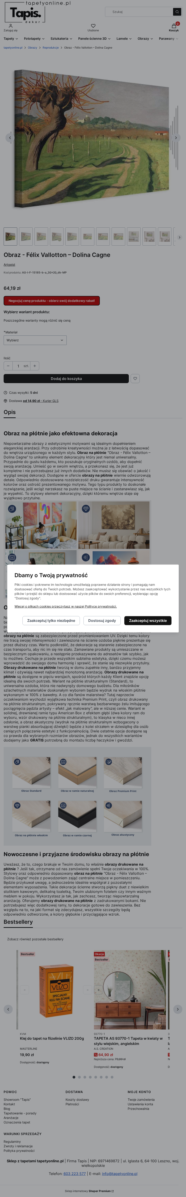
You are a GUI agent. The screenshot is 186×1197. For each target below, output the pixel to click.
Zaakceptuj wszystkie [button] (148, 620)
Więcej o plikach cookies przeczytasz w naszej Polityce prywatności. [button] (66, 606)
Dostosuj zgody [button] (102, 620)
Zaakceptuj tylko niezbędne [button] (51, 620)
